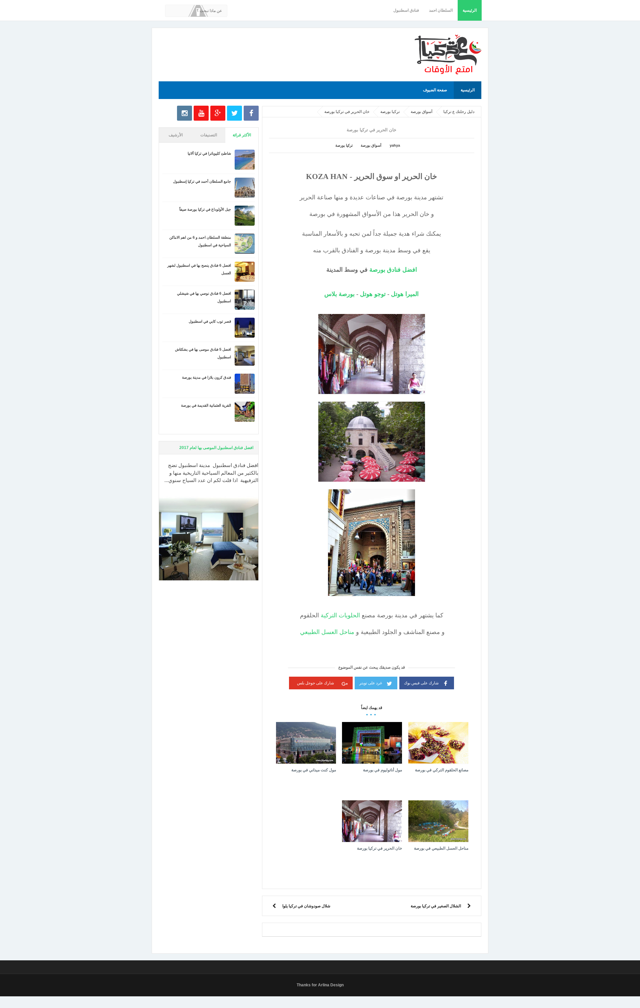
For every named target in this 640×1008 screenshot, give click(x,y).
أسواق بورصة (371, 145)
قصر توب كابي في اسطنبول (210, 321)
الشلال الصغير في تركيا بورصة (436, 906)
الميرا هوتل (405, 294)
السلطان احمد (441, 10)
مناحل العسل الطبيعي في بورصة (441, 848)
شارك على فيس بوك (421, 683)
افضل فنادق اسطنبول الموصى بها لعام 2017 (216, 447)
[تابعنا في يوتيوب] (201, 113)
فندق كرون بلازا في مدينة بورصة (206, 377)
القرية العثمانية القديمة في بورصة (206, 405)
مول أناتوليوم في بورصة (382, 770)
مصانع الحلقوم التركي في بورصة (441, 770)
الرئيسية (470, 10)
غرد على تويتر (370, 683)
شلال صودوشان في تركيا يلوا (306, 906)
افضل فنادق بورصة (393, 269)
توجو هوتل (373, 294)
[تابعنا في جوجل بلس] (217, 113)
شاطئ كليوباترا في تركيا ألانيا (209, 153)
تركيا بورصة (344, 145)
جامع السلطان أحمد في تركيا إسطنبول (202, 181)
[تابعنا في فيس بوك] (251, 113)
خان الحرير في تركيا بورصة (379, 848)
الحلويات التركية (340, 615)
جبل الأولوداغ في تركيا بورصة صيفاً (205, 209)
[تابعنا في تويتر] (234, 113)
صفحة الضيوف (435, 90)
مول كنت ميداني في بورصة (313, 770)
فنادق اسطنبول (406, 10)
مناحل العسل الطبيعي (327, 632)
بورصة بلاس (339, 294)
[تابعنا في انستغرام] (184, 113)
